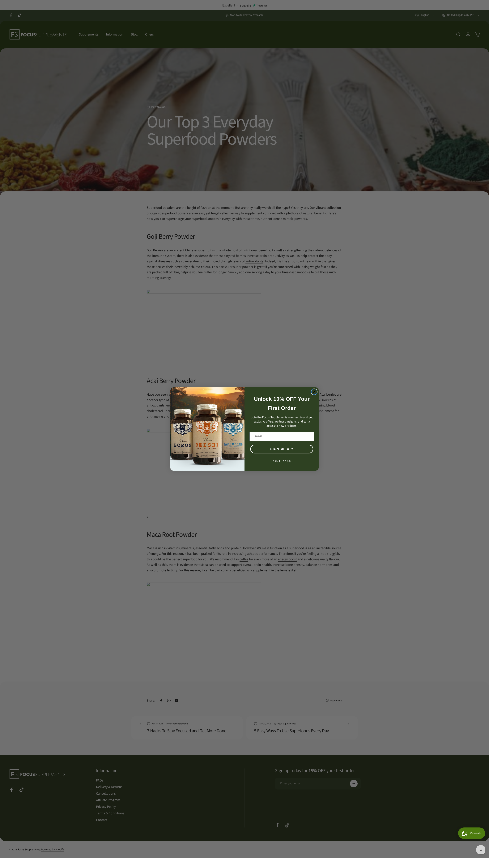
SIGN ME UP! (281, 449)
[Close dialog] (314, 392)
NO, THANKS (282, 461)
